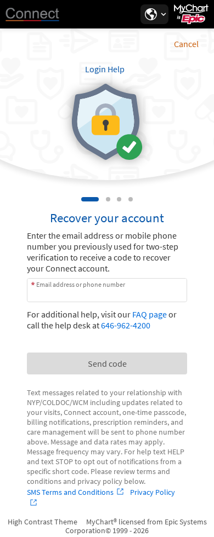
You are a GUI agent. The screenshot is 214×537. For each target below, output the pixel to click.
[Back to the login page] (37, 14)
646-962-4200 (125, 325)
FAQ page (149, 314)
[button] (154, 14)
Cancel (186, 43)
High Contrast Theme (42, 522)
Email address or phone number (80, 284)
